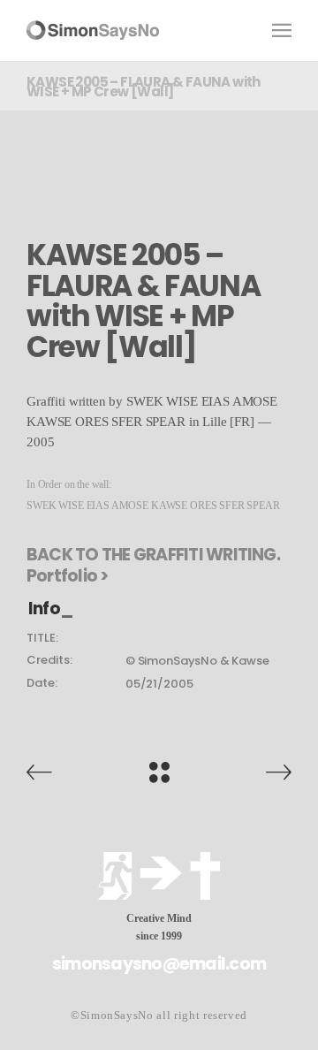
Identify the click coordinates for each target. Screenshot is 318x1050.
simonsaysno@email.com (159, 964)
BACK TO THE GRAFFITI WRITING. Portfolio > (153, 566)
